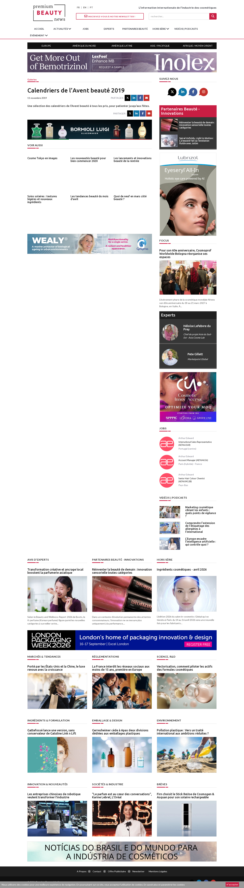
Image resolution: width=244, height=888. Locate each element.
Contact (97, 871)
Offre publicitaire (117, 871)
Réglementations (105, 656)
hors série (159, 28)
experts (109, 28)
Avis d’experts (38, 559)
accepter (233, 884)
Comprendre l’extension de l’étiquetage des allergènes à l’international (200, 527)
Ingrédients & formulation (48, 720)
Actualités (60, 28)
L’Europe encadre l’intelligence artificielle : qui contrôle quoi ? (200, 541)
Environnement (169, 720)
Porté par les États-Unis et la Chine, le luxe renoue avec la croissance (56, 668)
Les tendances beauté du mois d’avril (89, 198)
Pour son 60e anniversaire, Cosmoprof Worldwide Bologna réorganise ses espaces (185, 254)
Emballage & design (107, 720)
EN (84, 7)
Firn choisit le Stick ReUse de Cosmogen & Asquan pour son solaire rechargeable (185, 795)
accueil (39, 28)
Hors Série (164, 559)
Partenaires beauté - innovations (180, 111)
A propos (81, 871)
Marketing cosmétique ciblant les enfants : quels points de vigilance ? (200, 512)
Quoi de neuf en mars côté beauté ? (130, 198)
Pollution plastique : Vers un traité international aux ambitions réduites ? (183, 732)
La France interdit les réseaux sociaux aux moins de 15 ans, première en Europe (121, 668)
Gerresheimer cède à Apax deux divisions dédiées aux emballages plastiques (120, 732)
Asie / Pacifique (160, 45)
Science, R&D (166, 656)
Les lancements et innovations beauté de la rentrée (133, 160)
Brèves (162, 784)
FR (78, 7)
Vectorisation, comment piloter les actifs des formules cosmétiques (184, 668)
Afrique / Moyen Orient (198, 45)
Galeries (32, 79)
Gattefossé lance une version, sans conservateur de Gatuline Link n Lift (51, 732)
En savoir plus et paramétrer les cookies (164, 884)
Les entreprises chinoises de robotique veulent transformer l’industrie (54, 795)
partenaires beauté (135, 28)
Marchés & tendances (44, 656)
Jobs (162, 428)
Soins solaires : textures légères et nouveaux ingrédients (42, 199)
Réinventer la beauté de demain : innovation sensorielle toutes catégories (122, 571)
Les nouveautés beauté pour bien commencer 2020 (88, 160)
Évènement (37, 35)
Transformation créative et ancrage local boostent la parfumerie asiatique (55, 571)
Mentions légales (158, 871)
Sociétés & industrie (107, 784)
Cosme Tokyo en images (42, 158)
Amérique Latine (122, 45)
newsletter (138, 871)
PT (91, 7)
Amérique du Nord (84, 45)
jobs (85, 28)
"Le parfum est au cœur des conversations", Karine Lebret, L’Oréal (122, 795)
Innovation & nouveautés (47, 784)
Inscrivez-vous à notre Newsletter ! (111, 16)
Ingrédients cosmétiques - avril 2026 (182, 569)
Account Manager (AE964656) (193, 460)
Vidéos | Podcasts (186, 28)
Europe (46, 45)
